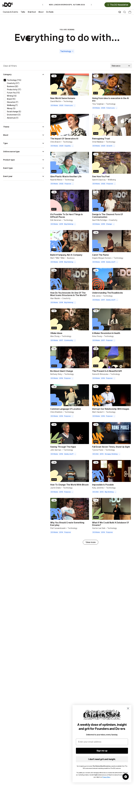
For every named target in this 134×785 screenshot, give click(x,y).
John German (55, 450)
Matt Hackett (98, 412)
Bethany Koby (56, 374)
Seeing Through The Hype (63, 446)
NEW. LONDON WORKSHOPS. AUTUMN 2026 (67, 5)
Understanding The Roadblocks (107, 292)
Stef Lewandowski (58, 528)
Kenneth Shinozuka (100, 374)
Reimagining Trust (101, 138)
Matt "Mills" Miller (57, 258)
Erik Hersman (55, 220)
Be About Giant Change (61, 371)
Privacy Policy (106, 777)
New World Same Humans (62, 98)
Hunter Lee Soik (98, 528)
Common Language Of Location (65, 409)
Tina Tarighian (98, 104)
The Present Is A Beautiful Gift (107, 371)
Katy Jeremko (98, 488)
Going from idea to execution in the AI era (110, 99)
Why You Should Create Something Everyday (67, 523)
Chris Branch (55, 142)
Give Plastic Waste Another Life (66, 176)
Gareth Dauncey (99, 180)
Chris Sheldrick (56, 412)
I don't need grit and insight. (102, 759)
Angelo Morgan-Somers (101, 258)
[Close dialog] (128, 708)
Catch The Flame (100, 255)
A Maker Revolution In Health (106, 333)
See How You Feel (101, 176)
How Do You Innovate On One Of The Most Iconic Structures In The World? (68, 294)
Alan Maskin (55, 298)
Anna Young (97, 336)
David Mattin (55, 101)
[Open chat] (125, 776)
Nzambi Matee (56, 180)
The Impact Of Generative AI (64, 138)
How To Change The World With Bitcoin (69, 484)
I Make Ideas (56, 333)
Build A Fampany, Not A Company (66, 255)
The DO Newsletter (119, 4)
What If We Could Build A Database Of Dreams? (110, 523)
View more (91, 542)
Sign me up (102, 751)
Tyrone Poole (97, 450)
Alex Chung (54, 336)
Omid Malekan (98, 142)
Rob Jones (96, 296)
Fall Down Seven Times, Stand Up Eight (111, 446)
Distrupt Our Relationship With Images (110, 409)
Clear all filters (10, 65)
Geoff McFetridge (99, 220)
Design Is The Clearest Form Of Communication (107, 215)
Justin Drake (55, 488)
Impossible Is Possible (103, 484)
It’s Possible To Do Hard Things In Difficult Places (66, 215)
